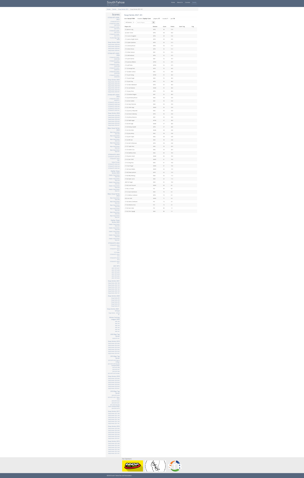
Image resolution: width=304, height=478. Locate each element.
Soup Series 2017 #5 (114, 415)
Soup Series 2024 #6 (114, 115)
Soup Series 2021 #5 (114, 285)
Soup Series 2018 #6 (114, 378)
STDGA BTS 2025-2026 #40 (114, 58)
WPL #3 (117, 327)
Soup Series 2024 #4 (114, 119)
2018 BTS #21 (116, 403)
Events (194, 2)
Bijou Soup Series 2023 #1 (115, 150)
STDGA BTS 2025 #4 (114, 104)
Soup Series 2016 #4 (114, 432)
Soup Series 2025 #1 (114, 92)
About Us (180, 2)
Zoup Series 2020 (114, 296)
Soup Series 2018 (114, 376)
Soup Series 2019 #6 (114, 343)
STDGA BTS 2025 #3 (114, 106)
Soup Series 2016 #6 (114, 428)
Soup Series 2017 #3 (114, 419)
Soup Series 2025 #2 (114, 90)
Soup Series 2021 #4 (114, 287)
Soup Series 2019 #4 (114, 347)
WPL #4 (117, 325)
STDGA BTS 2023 (114, 154)
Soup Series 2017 (114, 411)
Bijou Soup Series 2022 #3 (115, 209)
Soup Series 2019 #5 (114, 345)
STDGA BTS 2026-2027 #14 (114, 31)
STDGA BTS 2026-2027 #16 (114, 24)
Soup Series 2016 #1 (114, 438)
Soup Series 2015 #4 (114, 447)
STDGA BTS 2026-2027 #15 (114, 27)
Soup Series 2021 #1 (114, 293)
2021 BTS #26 (116, 270)
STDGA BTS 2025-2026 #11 (114, 99)
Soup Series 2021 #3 (114, 289)
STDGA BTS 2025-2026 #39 (114, 61)
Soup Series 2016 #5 (114, 430)
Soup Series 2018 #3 (114, 384)
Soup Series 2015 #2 (114, 451)
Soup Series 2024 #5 (114, 117)
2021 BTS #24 (116, 274)
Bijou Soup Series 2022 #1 (115, 216)
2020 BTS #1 (116, 338)
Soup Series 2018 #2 (114, 386)
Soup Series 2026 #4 (114, 44)
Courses (187, 2)
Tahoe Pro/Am (116, 162)
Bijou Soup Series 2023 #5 (115, 136)
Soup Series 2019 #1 (114, 353)
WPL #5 (117, 323)
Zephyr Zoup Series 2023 (115, 172)
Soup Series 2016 (114, 426)
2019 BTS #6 (116, 371)
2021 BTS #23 (116, 276)
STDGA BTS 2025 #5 (114, 102)
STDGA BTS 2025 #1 (114, 110)
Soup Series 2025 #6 (114, 82)
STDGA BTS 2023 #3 (114, 168)
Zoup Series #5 (115, 298)
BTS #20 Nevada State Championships (114, 405)
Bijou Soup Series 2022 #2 (115, 213)
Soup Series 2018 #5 (114, 380)
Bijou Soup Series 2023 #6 (115, 133)
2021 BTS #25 (116, 272)
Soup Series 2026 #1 (114, 50)
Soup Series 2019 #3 (114, 349)
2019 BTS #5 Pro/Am (114, 373)
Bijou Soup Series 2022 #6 (115, 198)
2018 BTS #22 (116, 401)
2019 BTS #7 (116, 369)
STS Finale (117, 252)
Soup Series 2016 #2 (114, 436)
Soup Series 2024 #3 (114, 121)
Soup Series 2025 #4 (114, 86)
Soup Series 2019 (114, 341)
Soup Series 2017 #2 (114, 421)
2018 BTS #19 (116, 408)
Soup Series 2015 (114, 441)
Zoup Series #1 (115, 306)
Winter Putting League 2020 (114, 318)
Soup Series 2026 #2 (114, 48)
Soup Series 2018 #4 (114, 382)
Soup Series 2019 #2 (114, 351)
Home (173, 2)
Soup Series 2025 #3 (114, 88)
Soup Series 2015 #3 (114, 449)
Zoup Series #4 (115, 300)
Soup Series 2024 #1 (114, 125)
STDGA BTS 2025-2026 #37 (114, 68)
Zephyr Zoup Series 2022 (115, 221)
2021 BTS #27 (116, 268)
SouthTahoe (116, 2)
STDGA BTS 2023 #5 (114, 164)
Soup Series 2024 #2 (114, 123)
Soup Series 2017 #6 (114, 413)
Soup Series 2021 (123, 9)
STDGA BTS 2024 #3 (114, 156)
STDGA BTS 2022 (114, 243)
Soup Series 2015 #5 (114, 445)
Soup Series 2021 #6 (114, 283)
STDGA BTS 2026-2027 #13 (114, 35)
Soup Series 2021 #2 (114, 291)
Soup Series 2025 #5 (114, 84)
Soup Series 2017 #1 (114, 423)
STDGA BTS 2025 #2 (114, 108)
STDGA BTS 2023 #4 (114, 166)
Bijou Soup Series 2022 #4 (115, 205)
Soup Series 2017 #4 (114, 417)
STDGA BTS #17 (115, 21)
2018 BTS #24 (116, 395)
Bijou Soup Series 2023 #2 (115, 147)
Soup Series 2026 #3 (114, 46)
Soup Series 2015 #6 (114, 443)
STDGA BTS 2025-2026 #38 (114, 65)
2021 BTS (116, 266)
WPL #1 (117, 331)
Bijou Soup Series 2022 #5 (115, 202)
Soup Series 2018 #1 (114, 388)
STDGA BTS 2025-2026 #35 (114, 76)
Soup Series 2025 (114, 80)
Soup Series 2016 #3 (114, 434)
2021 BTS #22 (116, 278)
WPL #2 (117, 329)
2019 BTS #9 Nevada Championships (114, 364)
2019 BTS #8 (116, 367)
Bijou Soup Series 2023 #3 (115, 143)
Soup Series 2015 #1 (114, 453)
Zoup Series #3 (115, 302)
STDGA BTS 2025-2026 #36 (114, 72)
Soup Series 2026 (114, 42)
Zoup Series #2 (115, 304)
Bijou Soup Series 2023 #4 (115, 140)
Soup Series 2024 (114, 113)
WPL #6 (117, 321)
